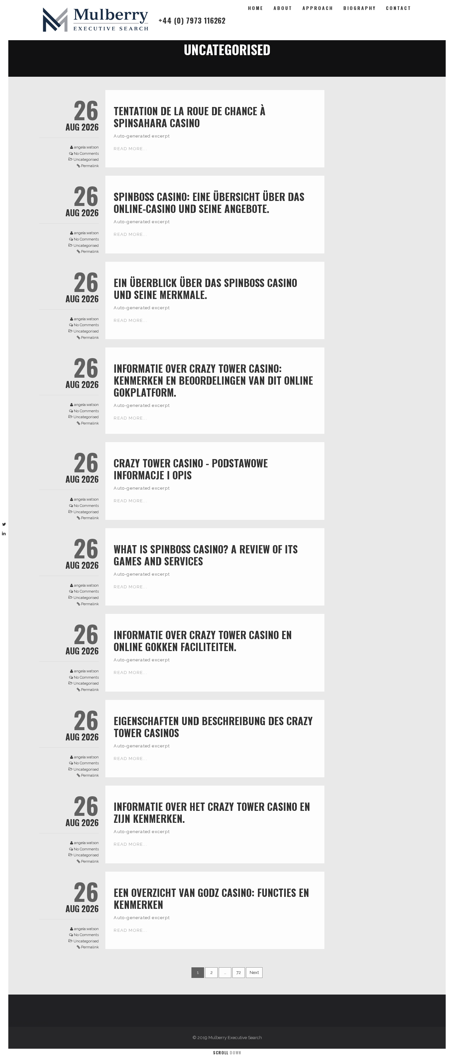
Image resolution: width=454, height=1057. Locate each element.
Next (254, 972)
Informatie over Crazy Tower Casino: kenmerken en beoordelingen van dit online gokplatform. (213, 380)
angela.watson (86, 147)
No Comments (86, 153)
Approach (317, 7)
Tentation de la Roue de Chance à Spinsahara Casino (190, 116)
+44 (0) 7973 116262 (192, 20)
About (283, 7)
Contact (398, 7)
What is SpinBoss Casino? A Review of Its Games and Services (206, 554)
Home (256, 7)
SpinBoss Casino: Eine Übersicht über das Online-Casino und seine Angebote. (209, 202)
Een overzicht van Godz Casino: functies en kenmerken (211, 898)
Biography (359, 7)
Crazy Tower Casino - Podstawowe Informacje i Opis (191, 468)
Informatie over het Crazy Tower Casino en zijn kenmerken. (212, 812)
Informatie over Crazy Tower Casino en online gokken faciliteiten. (203, 640)
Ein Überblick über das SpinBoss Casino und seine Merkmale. (205, 288)
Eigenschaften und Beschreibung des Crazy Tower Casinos (213, 726)
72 (238, 972)
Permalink (90, 166)
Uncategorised (86, 159)
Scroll (227, 1052)
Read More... (130, 148)
